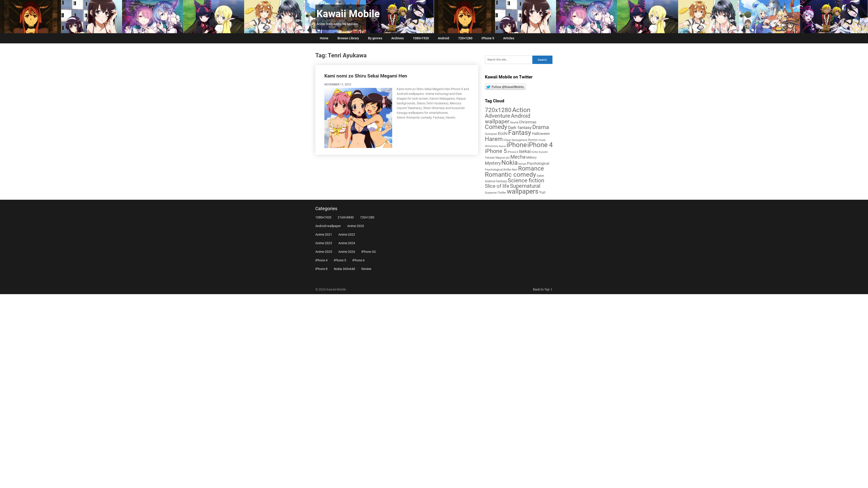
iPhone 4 (540, 145)
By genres (375, 38)
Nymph (522, 163)
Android (443, 38)
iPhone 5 (487, 38)
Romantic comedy (510, 174)
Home (324, 38)
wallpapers (522, 191)
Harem (494, 138)
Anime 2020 (355, 226)
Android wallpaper (507, 119)
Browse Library (348, 38)
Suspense (491, 192)
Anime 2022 (346, 234)
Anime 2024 (346, 243)
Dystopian (491, 134)
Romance (531, 168)
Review (366, 269)
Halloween (541, 133)
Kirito (534, 152)
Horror (533, 140)
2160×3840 (346, 217)
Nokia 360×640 (344, 269)
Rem (514, 169)
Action (521, 110)
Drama (540, 127)
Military (531, 157)
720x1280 (498, 110)
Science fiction (526, 180)
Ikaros (502, 146)
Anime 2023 (323, 243)
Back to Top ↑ (543, 289)
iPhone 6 (512, 152)
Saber (540, 175)
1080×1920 (421, 38)
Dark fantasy (520, 127)
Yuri (542, 192)
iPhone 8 (321, 269)
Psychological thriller (498, 169)
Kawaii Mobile (348, 14)
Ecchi (502, 133)
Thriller (501, 192)
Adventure (497, 115)
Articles (508, 38)
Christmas (527, 122)
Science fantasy (496, 181)
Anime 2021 (323, 234)
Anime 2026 (346, 251)
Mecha (518, 157)
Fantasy (519, 132)
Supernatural (525, 186)
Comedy (496, 127)
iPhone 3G (368, 251)
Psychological (538, 163)
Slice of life (497, 186)
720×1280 (465, 38)
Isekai (525, 151)
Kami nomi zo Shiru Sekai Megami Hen (365, 76)
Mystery (493, 163)
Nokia (509, 162)
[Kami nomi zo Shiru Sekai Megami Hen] (358, 117)
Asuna (514, 122)
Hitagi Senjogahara (515, 140)
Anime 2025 (323, 251)
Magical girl (502, 157)
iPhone (517, 145)
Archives (397, 38)
